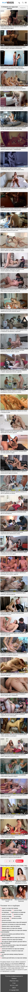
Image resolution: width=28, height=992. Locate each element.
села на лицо (18, 910)
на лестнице (5, 918)
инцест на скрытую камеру (10, 908)
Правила (14, 978)
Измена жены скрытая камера (11, 926)
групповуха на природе (18, 912)
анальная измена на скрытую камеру (13, 948)
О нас (14, 983)
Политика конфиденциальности (14, 976)
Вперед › (19, 861)
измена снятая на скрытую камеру (12, 939)
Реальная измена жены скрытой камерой (14, 922)
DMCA (14, 987)
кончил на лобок (17, 918)
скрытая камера (6, 910)
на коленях (17, 916)
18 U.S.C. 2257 (14, 985)
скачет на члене (6, 914)
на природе (5, 912)
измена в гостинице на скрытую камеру (14, 924)
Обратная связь (14, 980)
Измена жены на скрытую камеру (12, 928)
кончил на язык (6, 920)
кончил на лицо (18, 914)
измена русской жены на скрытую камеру (14, 958)
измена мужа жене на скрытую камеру (13, 937)
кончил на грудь (7, 916)
